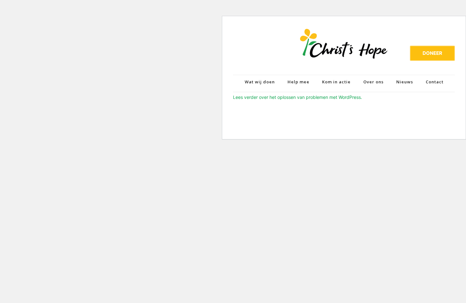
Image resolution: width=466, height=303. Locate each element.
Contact (434, 82)
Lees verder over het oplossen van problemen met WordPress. (297, 97)
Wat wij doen (260, 82)
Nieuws (404, 82)
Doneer (432, 53)
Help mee (298, 82)
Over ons (373, 82)
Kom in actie (336, 82)
